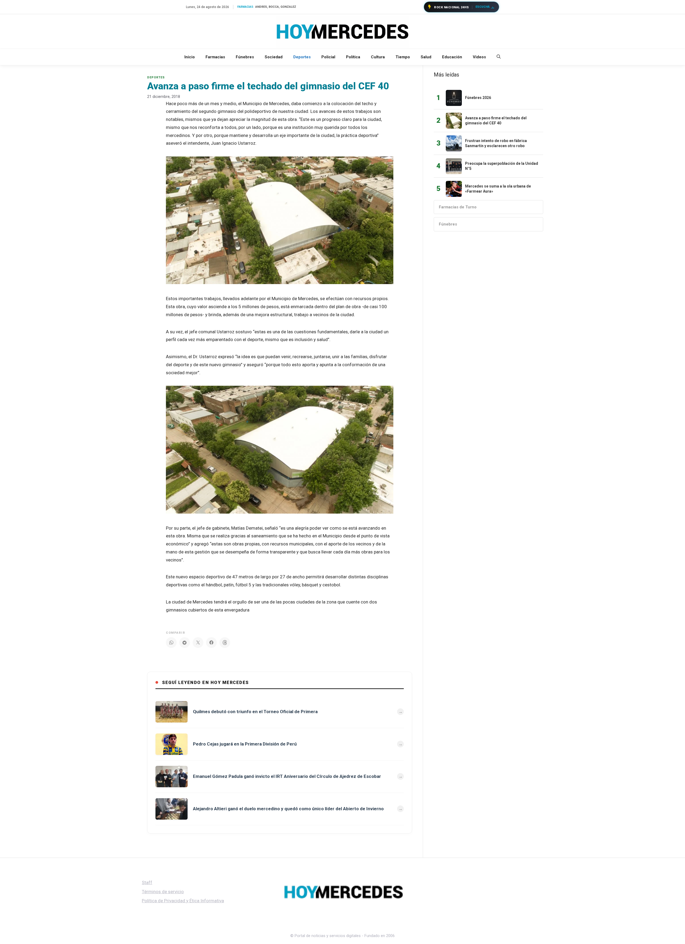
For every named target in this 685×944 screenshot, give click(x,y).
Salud (426, 57)
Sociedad (274, 57)
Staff (147, 882)
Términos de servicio (163, 891)
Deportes (302, 57)
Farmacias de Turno (458, 207)
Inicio (189, 57)
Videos (479, 57)
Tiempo (402, 57)
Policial (328, 57)
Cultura (378, 57)
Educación (452, 57)
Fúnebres (245, 57)
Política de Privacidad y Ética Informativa (183, 900)
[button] (498, 57)
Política (353, 57)
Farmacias (215, 57)
